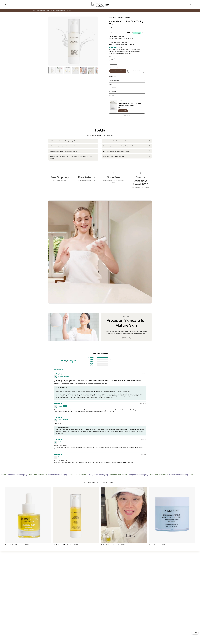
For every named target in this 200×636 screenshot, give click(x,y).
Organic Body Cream (154, 544)
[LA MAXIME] (100, 4)
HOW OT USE (112, 88)
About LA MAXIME (80, 578)
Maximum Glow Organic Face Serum (13, 544)
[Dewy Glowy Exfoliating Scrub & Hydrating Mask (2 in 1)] (113, 106)
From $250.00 (121, 544)
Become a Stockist (80, 580)
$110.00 (76, 544)
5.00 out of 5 (72, 360)
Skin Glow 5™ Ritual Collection (108, 544)
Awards (77, 575)
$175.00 (27, 544)
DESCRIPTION (112, 76)
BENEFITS (111, 84)
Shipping (99, 562)
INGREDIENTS (112, 91)
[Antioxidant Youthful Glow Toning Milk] (51, 70)
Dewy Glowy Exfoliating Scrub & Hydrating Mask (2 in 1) (129, 104)
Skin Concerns (79, 562)
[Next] (195, 10)
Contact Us (99, 573)
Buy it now (136, 71)
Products (77, 560)
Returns (98, 565)
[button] (191, 4)
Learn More (126, 337)
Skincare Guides (79, 570)
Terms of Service (101, 570)
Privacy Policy (100, 567)
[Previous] (5, 10)
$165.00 (163, 544)
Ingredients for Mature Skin (83, 573)
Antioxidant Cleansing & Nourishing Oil (62, 544)
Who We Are (100, 560)
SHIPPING (111, 95)
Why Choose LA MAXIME (82, 567)
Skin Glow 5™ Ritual (114, 80)
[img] (58, 374)
